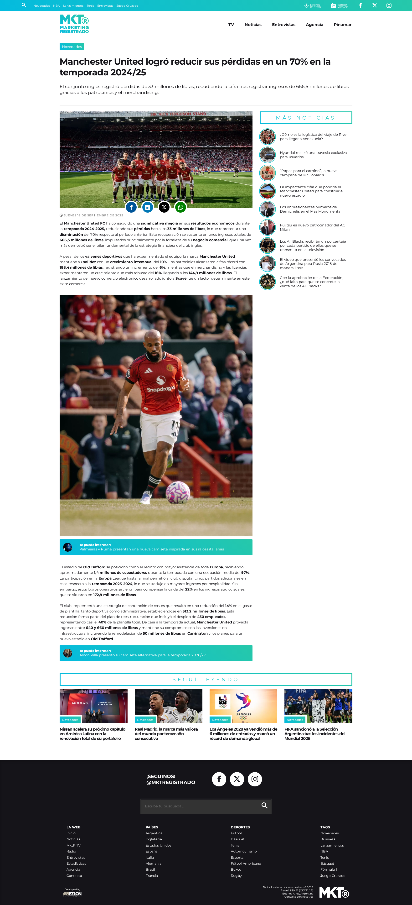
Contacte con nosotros (298, 896)
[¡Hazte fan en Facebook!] (360, 5)
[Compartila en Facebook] (131, 207)
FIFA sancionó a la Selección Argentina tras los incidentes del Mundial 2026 (314, 734)
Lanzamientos (73, 5)
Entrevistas (105, 5)
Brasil (150, 869)
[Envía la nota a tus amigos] (180, 207)
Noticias (253, 24)
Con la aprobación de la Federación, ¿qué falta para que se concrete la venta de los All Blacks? (311, 282)
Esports (237, 857)
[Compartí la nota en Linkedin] (147, 207)
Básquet (238, 839)
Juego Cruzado (127, 5)
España (152, 851)
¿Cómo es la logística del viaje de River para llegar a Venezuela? (314, 136)
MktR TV (74, 845)
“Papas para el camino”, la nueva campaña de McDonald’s (309, 173)
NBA (56, 5)
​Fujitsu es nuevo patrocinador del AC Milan (312, 227)
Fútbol (236, 833)
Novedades (42, 5)
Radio (71, 851)
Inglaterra (154, 839)
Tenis (90, 5)
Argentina (154, 833)
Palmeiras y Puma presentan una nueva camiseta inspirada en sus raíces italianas (151, 549)
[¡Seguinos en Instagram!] (388, 5)
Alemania (153, 863)
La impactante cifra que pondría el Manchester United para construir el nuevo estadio (312, 191)
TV (231, 24)
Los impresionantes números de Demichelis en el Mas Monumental (310, 209)
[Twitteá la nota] (164, 207)
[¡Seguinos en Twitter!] (374, 5)
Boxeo (236, 869)
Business (327, 839)
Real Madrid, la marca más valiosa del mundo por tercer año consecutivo (166, 734)
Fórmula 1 (328, 869)
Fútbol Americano (246, 863)
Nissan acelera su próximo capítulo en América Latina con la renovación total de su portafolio (92, 734)
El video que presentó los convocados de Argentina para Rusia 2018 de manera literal (313, 263)
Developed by (71, 891)
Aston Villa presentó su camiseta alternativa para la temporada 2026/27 (142, 655)
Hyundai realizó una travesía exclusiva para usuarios (313, 155)
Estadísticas (76, 863)
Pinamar (342, 24)
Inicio (71, 833)
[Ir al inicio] (74, 24)
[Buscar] (24, 5)
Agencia (314, 24)
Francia (152, 876)
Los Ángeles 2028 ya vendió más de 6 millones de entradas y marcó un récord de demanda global (243, 734)
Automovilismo (244, 851)
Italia (150, 857)
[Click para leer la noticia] (267, 137)
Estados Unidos (158, 845)
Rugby (236, 876)
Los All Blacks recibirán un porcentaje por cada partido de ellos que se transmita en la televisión (313, 245)
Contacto (74, 876)
